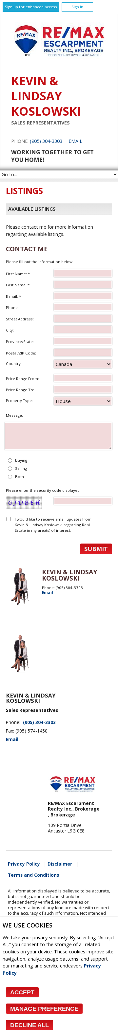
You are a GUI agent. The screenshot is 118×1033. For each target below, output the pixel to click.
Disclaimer (60, 864)
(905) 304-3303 (46, 141)
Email (75, 141)
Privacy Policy (24, 864)
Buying (21, 460)
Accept (22, 992)
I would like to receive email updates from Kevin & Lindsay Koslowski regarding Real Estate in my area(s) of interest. (53, 525)
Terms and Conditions (33, 875)
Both (19, 476)
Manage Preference (44, 1008)
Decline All (29, 1025)
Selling (21, 468)
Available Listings (32, 209)
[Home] (59, 64)
